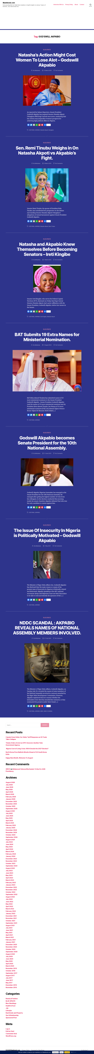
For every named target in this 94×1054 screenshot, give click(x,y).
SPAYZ (8, 769)
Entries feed (10, 1031)
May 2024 (9, 847)
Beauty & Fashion (12, 998)
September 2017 (11, 973)
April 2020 (9, 964)
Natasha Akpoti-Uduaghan (47, 130)
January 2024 (10, 856)
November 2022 (11, 890)
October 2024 (10, 835)
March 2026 (10, 794)
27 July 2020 (47, 638)
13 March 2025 (48, 70)
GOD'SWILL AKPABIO (34, 130)
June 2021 (9, 930)
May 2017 (9, 983)
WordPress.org (11, 1036)
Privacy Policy (69, 4)
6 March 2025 (47, 163)
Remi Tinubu (52, 226)
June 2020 (9, 959)
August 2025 (10, 811)
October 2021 (10, 921)
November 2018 (11, 968)
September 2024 (11, 837)
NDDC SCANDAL (48, 711)
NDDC (41, 711)
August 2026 (10, 782)
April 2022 (9, 906)
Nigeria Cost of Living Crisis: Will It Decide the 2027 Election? (27, 749)
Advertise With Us (58, 4)
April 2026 (9, 792)
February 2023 (11, 882)
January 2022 (10, 913)
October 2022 (10, 892)
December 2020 (11, 944)
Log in (8, 1029)
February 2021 (11, 940)
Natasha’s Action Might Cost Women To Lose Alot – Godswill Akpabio (47, 60)
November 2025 (11, 804)
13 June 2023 (47, 453)
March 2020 (10, 966)
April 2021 (9, 935)
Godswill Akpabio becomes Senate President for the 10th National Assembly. (47, 443)
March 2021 (10, 937)
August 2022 (10, 897)
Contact (82, 4)
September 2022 (11, 894)
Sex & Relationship (12, 1015)
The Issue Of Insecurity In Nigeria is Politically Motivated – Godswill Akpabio (47, 535)
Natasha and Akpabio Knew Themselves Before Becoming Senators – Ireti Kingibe (47, 249)
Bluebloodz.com (9, 3)
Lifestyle (9, 1010)
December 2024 (11, 830)
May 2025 (9, 818)
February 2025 (11, 825)
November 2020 (11, 947)
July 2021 (9, 928)
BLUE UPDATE (47, 49)
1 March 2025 (47, 259)
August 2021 (10, 925)
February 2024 (11, 854)
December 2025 (11, 801)
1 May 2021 (48, 546)
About (76, 4)
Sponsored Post (11, 1018)
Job (7, 1008)
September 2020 (11, 952)
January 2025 (10, 828)
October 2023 (10, 863)
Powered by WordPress (37, 1050)
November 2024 (11, 832)
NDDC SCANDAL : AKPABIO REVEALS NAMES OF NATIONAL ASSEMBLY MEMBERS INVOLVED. (47, 628)
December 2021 (11, 916)
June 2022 (9, 902)
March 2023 (10, 880)
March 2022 (10, 909)
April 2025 (9, 820)
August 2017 (10, 975)
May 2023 (9, 875)
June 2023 (9, 873)
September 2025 (11, 808)
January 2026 (10, 799)
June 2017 (9, 980)
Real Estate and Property (14, 1013)
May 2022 (9, 904)
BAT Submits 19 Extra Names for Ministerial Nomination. (47, 337)
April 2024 (9, 849)
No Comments (59, 70)
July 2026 (9, 785)
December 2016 (11, 985)
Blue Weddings (11, 1003)
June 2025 (9, 816)
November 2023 (11, 861)
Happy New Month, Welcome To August (19, 758)
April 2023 (9, 878)
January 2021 (10, 942)
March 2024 (10, 851)
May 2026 (9, 789)
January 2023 (10, 885)
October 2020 (10, 949)
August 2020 (10, 954)
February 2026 (11, 797)
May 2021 (9, 932)
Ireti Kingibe (43, 316)
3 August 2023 (48, 345)
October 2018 (10, 971)
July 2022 (9, 899)
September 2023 (11, 866)
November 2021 (11, 918)
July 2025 (9, 813)
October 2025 (10, 806)
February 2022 (11, 911)
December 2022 (11, 887)
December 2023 (11, 859)
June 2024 (9, 844)
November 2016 (11, 987)
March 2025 (10, 823)
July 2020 (9, 956)
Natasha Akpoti (44, 226)
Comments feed (11, 1034)
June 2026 (9, 787)
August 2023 (10, 868)
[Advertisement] (47, 19)
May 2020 (9, 961)
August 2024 (10, 840)
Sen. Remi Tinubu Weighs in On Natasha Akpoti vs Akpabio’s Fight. (47, 153)
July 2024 (9, 842)
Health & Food (10, 1006)
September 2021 (11, 923)
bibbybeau (37, 70)
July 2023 (9, 870)
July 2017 (9, 978)
